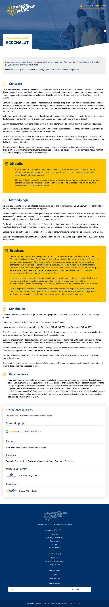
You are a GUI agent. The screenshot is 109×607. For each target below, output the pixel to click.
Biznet (80, 603)
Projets (54, 575)
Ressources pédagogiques (54, 561)
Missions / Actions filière (54, 538)
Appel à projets (54, 578)
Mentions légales (62, 603)
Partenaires (89, 5)
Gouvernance (54, 541)
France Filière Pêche (54, 530)
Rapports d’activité (54, 548)
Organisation (54, 534)
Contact (103, 5)
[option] (54, 33)
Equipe (54, 544)
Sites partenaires (54, 564)
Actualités (54, 558)
